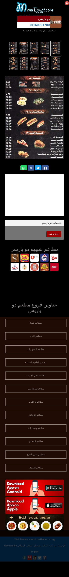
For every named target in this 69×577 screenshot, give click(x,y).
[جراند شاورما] (14, 258)
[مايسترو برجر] (54, 267)
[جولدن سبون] (34, 258)
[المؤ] (44, 258)
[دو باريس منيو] (55, 47)
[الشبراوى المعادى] (34, 267)
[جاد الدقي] (14, 267)
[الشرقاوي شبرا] (24, 267)
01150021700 (40, 25)
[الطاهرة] (44, 267)
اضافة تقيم (54, 234)
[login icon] (67, 3)
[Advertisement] (34, 195)
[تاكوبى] (24, 258)
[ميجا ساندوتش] (54, 258)
